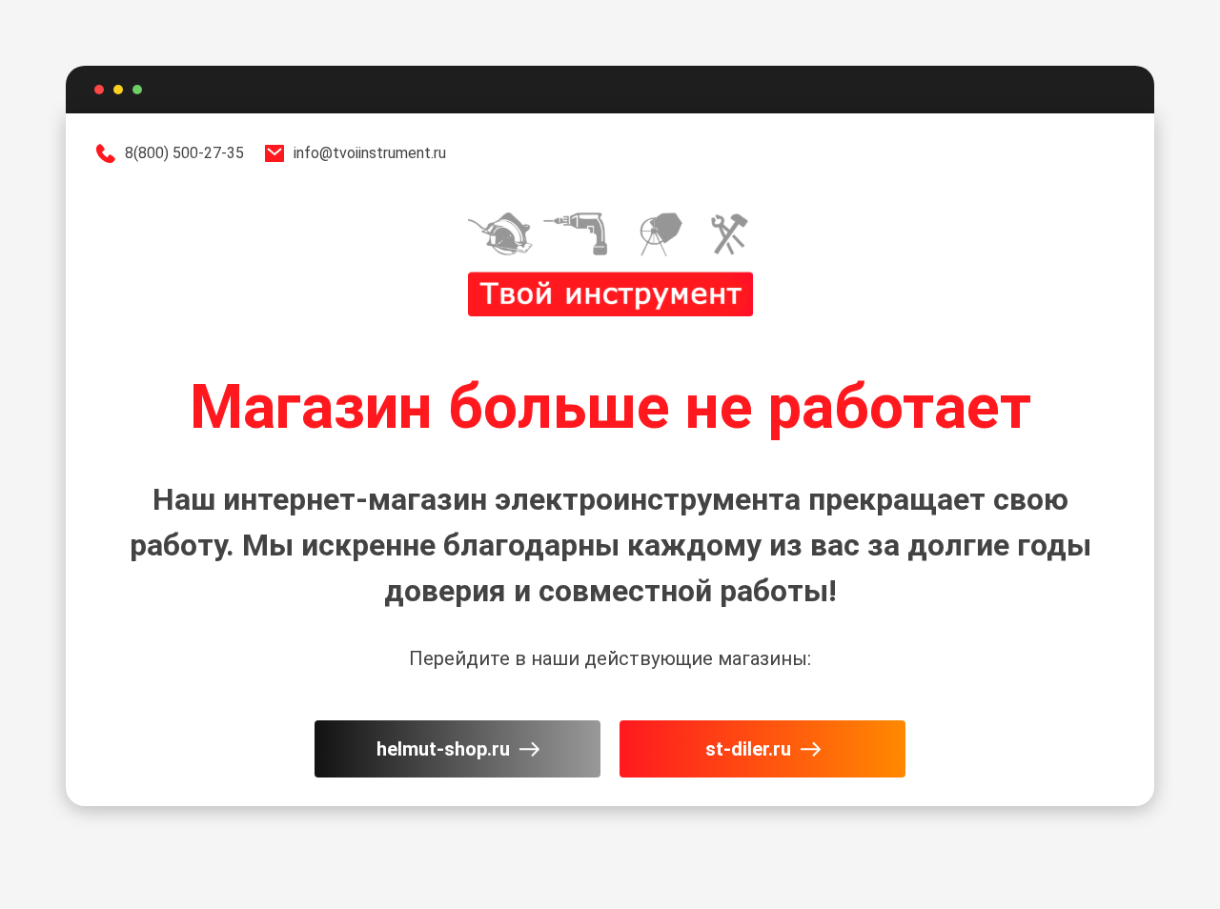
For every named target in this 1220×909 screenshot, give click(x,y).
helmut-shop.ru (443, 748)
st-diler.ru (748, 748)
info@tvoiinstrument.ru (370, 153)
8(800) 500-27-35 (184, 153)
